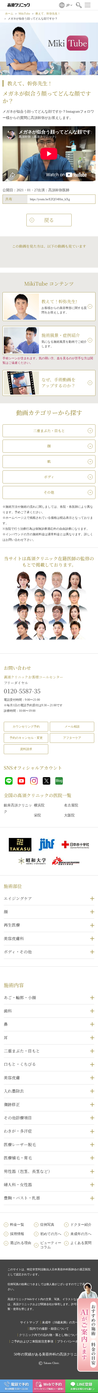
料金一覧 (17, 1225)
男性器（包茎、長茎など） (28, 1171)
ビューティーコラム (50, 1245)
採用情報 (17, 1234)
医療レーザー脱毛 (20, 1144)
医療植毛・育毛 (18, 1158)
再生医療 (12, 925)
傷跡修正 (12, 1104)
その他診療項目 (18, 1118)
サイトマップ (29, 1322)
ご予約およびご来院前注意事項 (32, 1341)
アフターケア (72, 738)
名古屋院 (71, 805)
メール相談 (72, 726)
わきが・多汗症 (18, 1131)
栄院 (37, 815)
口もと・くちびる (20, 1064)
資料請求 (26, 749)
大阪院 (69, 815)
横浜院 (39, 805)
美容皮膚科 (14, 938)
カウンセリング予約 (26, 726)
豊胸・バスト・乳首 (22, 1198)
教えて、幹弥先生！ (47, 13)
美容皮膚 (12, 1078)
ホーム (9, 13)
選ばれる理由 (20, 1243)
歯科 (8, 1011)
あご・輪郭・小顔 (20, 997)
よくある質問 (80, 1243)
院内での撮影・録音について (49, 1328)
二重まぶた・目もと (22, 1051)
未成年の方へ (80, 1234)
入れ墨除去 (14, 1091)
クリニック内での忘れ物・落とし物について (49, 1335)
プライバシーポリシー (72, 1341)
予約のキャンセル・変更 (26, 738)
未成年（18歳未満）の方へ (60, 1322)
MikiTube (24, 13)
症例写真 (47, 1225)
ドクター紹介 (80, 1225)
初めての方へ (50, 1234)
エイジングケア (18, 898)
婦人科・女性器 (18, 1184)
